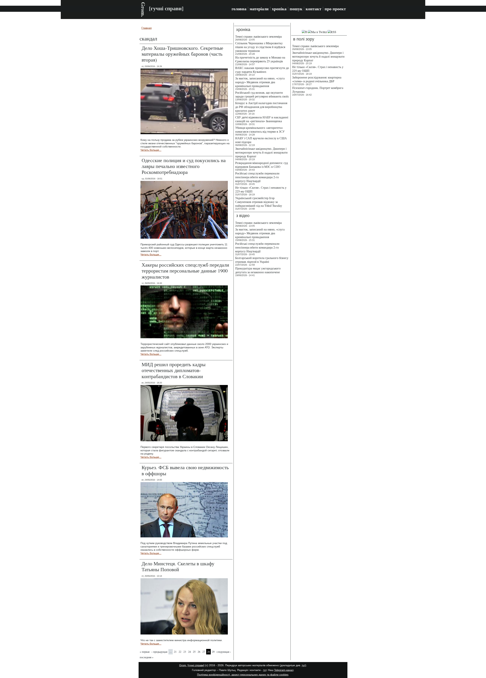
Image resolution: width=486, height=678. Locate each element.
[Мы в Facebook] (304, 32)
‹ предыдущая (159, 651)
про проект (335, 9)
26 (199, 651)
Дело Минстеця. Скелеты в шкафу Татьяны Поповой (178, 566)
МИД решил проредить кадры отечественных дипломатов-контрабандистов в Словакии (173, 370)
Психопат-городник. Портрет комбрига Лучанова (317, 89)
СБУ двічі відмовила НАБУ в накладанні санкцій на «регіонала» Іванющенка (261, 119)
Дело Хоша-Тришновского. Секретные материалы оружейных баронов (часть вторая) (182, 54)
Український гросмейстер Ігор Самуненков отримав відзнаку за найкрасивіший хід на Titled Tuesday (258, 202)
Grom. (143, 9)
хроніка (279, 9)
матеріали (259, 9)
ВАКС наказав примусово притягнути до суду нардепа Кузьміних (262, 70)
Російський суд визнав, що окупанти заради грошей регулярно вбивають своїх (262, 94)
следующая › (224, 651)
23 (184, 651)
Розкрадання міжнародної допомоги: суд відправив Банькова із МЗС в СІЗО (261, 165)
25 (194, 651)
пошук (296, 9)
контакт (313, 9)
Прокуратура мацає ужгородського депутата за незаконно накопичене (258, 270)
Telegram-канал (283, 670)
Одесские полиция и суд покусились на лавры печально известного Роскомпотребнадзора (184, 166)
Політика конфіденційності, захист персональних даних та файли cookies (242, 674)
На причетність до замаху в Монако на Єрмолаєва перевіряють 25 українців (260, 59)
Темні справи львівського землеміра (258, 36)
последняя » (146, 657)
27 (203, 651)
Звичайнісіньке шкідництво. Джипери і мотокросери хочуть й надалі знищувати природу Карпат (261, 152)
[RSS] (332, 32)
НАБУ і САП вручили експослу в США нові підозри (261, 140)
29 (213, 651)
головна (239, 9)
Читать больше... (150, 149)
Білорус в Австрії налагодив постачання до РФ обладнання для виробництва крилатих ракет (261, 106)
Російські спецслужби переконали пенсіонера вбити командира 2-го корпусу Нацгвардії (257, 177)
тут (303, 665)
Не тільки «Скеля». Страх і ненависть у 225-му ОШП (260, 189)
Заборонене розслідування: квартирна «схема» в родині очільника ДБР (316, 79)
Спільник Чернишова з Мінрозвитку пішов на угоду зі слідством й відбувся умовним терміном (260, 47)
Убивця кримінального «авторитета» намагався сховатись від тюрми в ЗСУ (260, 129)
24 (189, 651)
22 (180, 651)
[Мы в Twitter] (317, 32)
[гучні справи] (196, 665)
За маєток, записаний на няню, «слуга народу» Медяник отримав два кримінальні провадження (260, 82)
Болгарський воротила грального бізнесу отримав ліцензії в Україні (261, 260)
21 (175, 651)
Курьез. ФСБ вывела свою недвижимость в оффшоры (185, 470)
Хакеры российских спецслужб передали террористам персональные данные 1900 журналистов (185, 270)
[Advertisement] (319, 156)
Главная (146, 27)
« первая (144, 651)
